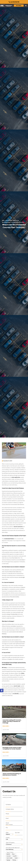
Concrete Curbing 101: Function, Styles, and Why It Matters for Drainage (12, 721)
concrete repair (17, 686)
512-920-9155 (15, 693)
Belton (22, 673)
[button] (1, 690)
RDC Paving (4, 667)
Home (3, 220)
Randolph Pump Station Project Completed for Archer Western (12, 748)
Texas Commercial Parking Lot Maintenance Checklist (12, 774)
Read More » (6, 726)
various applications (16, 477)
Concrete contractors (18, 526)
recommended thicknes (9, 538)
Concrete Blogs (8, 220)
